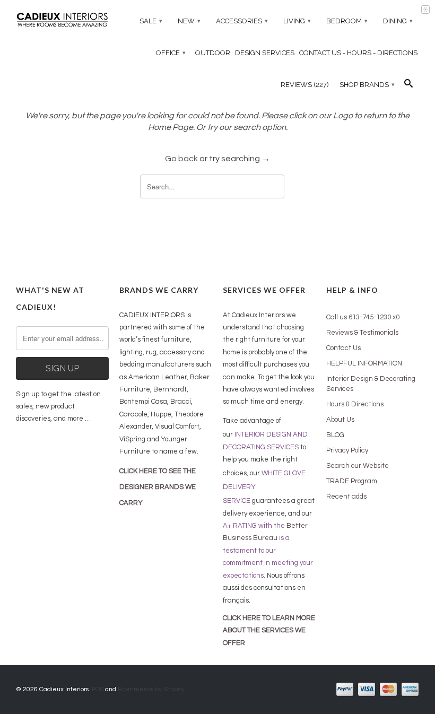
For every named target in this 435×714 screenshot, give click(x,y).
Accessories (242, 21)
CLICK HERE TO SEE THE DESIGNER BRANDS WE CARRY (157, 487)
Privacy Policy (347, 450)
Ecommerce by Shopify (151, 689)
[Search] (408, 86)
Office (171, 53)
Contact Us (343, 348)
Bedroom (347, 21)
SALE (151, 21)
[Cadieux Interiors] (62, 21)
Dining (398, 21)
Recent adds (346, 496)
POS (97, 689)
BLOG (335, 435)
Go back (181, 158)
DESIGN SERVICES (264, 53)
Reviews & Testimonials (362, 332)
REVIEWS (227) (305, 85)
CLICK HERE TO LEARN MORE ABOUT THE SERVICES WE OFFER (269, 630)
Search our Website (357, 465)
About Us (340, 419)
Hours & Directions (355, 404)
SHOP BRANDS (367, 85)
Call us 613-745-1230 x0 (362, 317)
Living (297, 21)
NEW (189, 21)
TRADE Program (351, 481)
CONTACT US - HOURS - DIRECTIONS (358, 53)
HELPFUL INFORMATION (364, 363)
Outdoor (212, 53)
